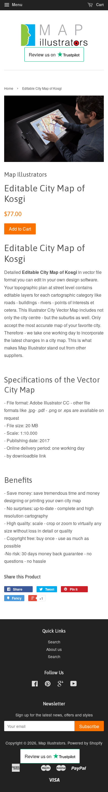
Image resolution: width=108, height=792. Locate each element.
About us (54, 649)
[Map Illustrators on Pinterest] (48, 684)
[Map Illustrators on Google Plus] (60, 684)
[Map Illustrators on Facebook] (35, 684)
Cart (99, 4)
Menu (16, 4)
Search (54, 641)
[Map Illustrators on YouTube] (73, 684)
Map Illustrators (51, 743)
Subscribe (89, 726)
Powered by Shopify (85, 743)
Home (8, 88)
